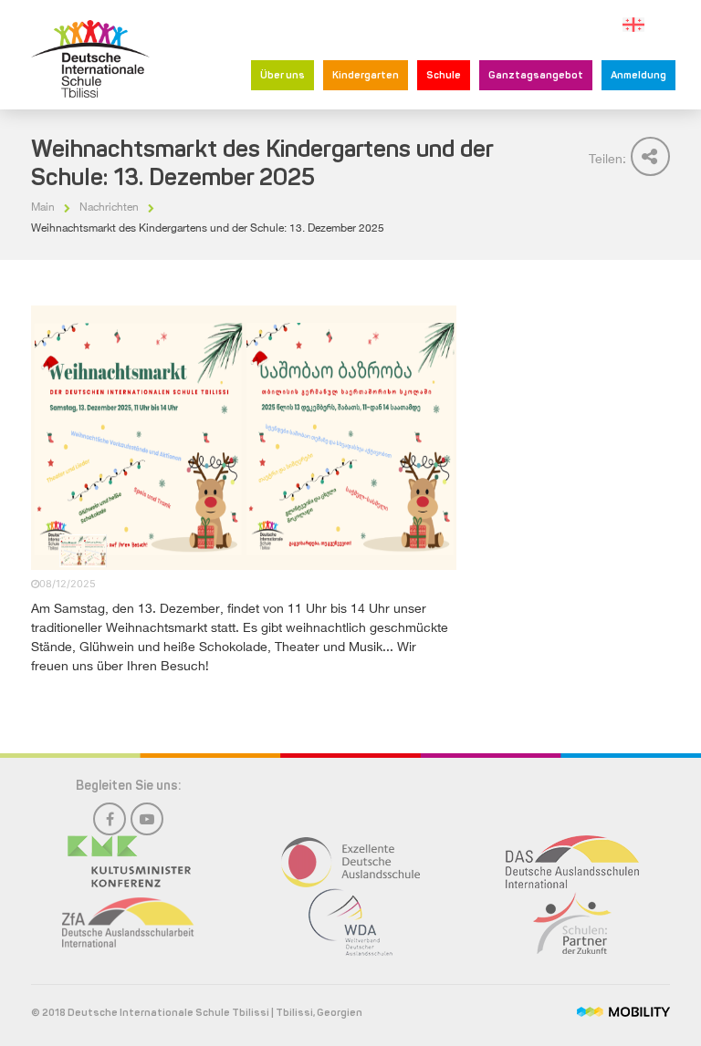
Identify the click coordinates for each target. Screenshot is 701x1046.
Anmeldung (638, 76)
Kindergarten (365, 76)
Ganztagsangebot (535, 76)
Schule (443, 76)
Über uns (282, 76)
